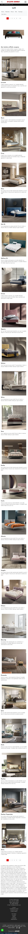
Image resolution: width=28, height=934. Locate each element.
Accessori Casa (14, 910)
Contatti (14, 915)
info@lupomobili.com (16, 905)
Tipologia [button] (20, 11)
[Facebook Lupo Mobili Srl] (16, 927)
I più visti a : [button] (4, 14)
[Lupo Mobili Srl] (13, 2)
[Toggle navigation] (25, 2)
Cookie (6, 933)
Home (2, 4)
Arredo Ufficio (14, 911)
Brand (14, 916)
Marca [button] (2, 11)
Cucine (14, 907)
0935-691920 (15, 903)
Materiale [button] (7, 11)
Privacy (2, 933)
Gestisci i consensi (13, 933)
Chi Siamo (14, 913)
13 (20, 18)
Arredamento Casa (7, 4)
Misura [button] (12, 11)
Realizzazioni (14, 919)
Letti (12, 4)
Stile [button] (16, 11)
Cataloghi (14, 918)
